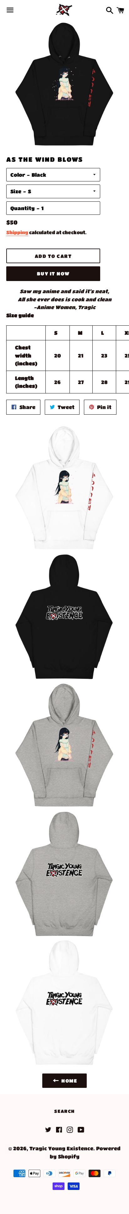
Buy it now (53, 273)
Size (15, 191)
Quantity (22, 208)
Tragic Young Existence (61, 1148)
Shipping (17, 232)
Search (64, 1110)
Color (17, 175)
